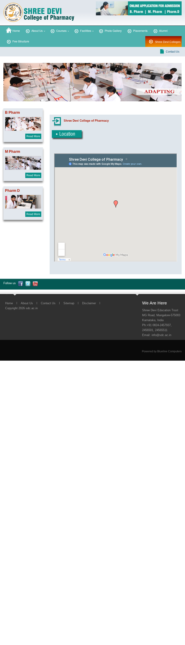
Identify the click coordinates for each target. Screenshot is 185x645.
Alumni (163, 31)
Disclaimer (89, 303)
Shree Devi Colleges (167, 42)
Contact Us (172, 51)
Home (16, 31)
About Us (37, 31)
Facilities (85, 31)
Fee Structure (20, 41)
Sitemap (68, 303)
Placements (140, 31)
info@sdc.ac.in (161, 335)
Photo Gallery (113, 31)
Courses (61, 31)
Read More (33, 136)
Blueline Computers (169, 351)
